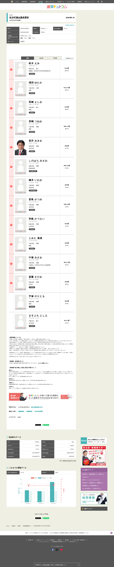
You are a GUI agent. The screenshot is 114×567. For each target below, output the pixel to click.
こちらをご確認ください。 (43, 363)
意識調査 (79, 1)
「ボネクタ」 (51, 352)
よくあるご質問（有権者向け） (79, 540)
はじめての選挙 (70, 1)
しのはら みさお (38, 161)
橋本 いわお (35, 181)
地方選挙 (40, 1)
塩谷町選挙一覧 (70, 17)
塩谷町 (19, 417)
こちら (30, 356)
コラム (17, 1)
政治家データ (60, 1)
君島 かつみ (35, 200)
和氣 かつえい (37, 219)
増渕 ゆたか (35, 83)
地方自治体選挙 (39, 411)
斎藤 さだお (35, 278)
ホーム (8, 525)
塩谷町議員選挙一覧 (27, 525)
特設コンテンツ (88, 1)
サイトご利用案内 (50, 540)
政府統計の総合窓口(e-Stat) (69, 460)
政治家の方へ (31, 540)
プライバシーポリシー (44, 541)
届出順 (41, 58)
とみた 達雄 (35, 239)
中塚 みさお (35, 258)
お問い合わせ (72, 541)
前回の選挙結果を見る (37, 407)
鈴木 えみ (34, 64)
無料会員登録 (46, 565)
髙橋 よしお (35, 103)
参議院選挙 (33, 1)
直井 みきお (35, 141)
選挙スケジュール (50, 1)
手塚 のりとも (37, 297)
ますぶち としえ (38, 316)
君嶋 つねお (35, 122)
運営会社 (60, 540)
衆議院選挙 (24, 1)
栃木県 (19, 525)
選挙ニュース (40, 540)
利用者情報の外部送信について (59, 541)
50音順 (55, 58)
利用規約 (67, 540)
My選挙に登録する (70, 25)
